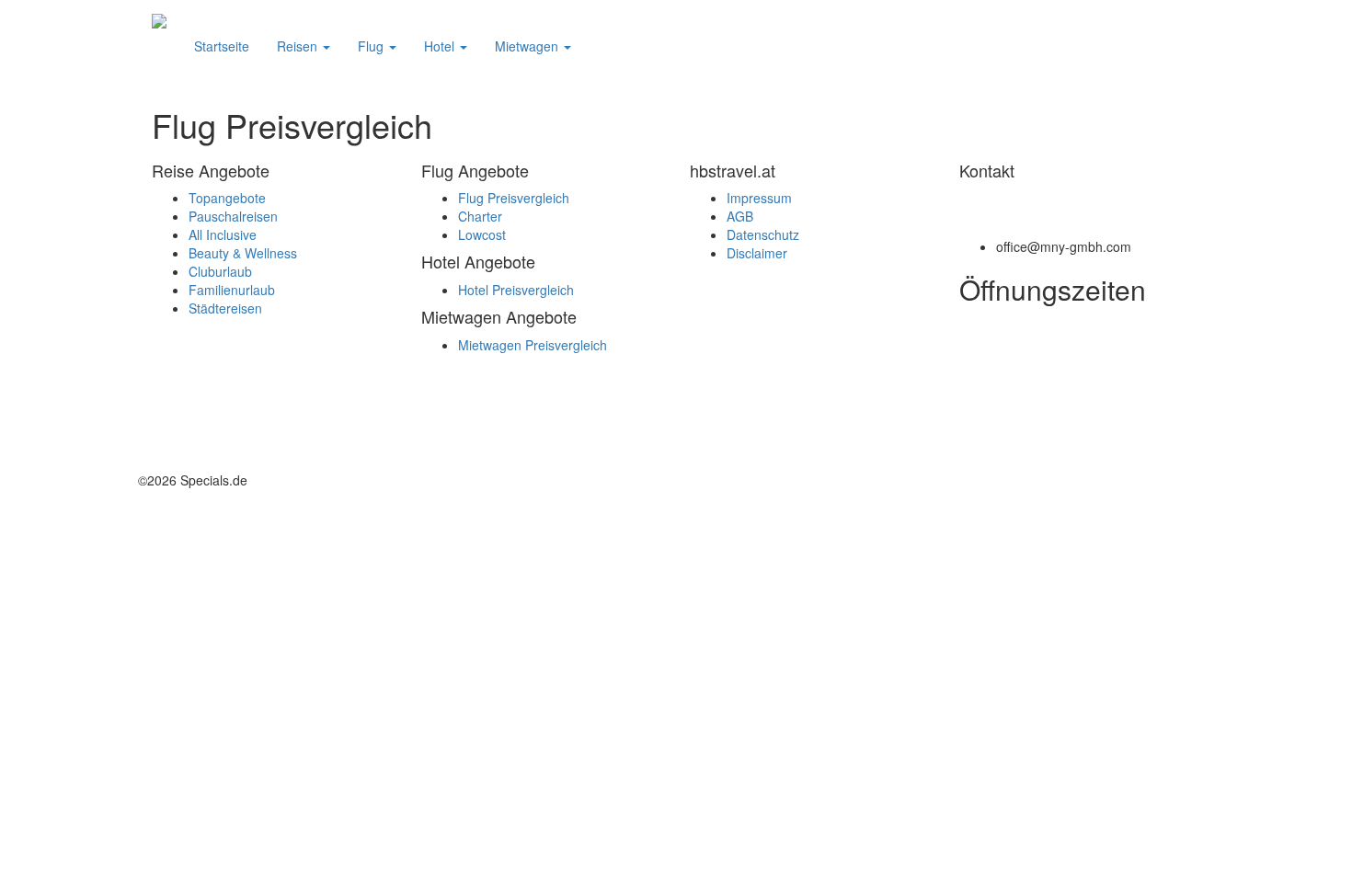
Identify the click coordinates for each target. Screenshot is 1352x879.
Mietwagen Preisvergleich (532, 345)
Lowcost (482, 234)
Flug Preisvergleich (513, 197)
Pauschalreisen (233, 216)
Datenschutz (763, 234)
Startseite (221, 46)
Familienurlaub (232, 289)
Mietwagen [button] (528, 46)
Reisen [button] (299, 46)
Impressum (759, 197)
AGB (740, 216)
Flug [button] (372, 46)
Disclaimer (757, 253)
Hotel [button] (441, 46)
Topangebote (227, 197)
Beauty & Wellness (243, 253)
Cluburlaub (220, 271)
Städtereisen (225, 308)
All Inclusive (223, 234)
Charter (480, 216)
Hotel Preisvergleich (516, 289)
